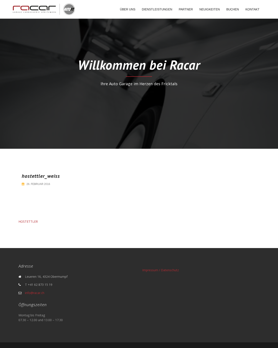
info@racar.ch (34, 293)
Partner (186, 9)
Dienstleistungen (157, 9)
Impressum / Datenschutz (160, 270)
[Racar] (43, 9)
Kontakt (252, 9)
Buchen (232, 9)
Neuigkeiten (209, 9)
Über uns (127, 9)
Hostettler (28, 221)
